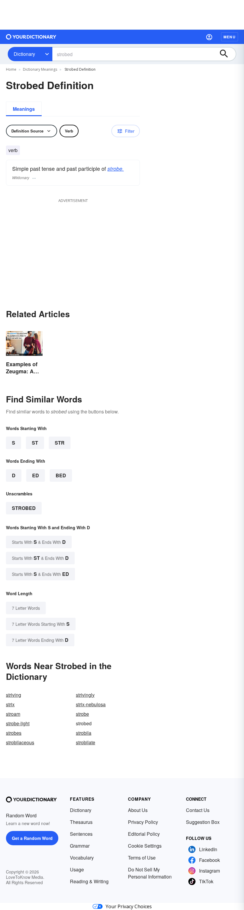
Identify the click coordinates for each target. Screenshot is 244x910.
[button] (209, 37)
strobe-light (17, 723)
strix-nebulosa (91, 704)
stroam (13, 713)
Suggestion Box (203, 822)
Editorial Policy (144, 833)
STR (60, 442)
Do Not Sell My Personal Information (150, 873)
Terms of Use (142, 857)
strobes (13, 732)
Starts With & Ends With (39, 541)
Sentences (81, 833)
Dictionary (24, 53)
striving (13, 694)
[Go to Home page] (31, 37)
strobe (82, 713)
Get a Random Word (32, 838)
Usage (77, 869)
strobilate (85, 742)
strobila (83, 732)
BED (61, 475)
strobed (24, 508)
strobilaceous (20, 742)
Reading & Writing (89, 881)
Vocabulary (82, 857)
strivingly (85, 694)
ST (35, 442)
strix (10, 704)
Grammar (80, 845)
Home (11, 69)
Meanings (24, 108)
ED (35, 475)
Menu (229, 37)
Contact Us (197, 810)
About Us (138, 810)
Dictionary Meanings (40, 69)
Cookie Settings (145, 845)
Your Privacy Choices (129, 906)
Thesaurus (81, 822)
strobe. (115, 168)
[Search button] (227, 54)
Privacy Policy (143, 822)
